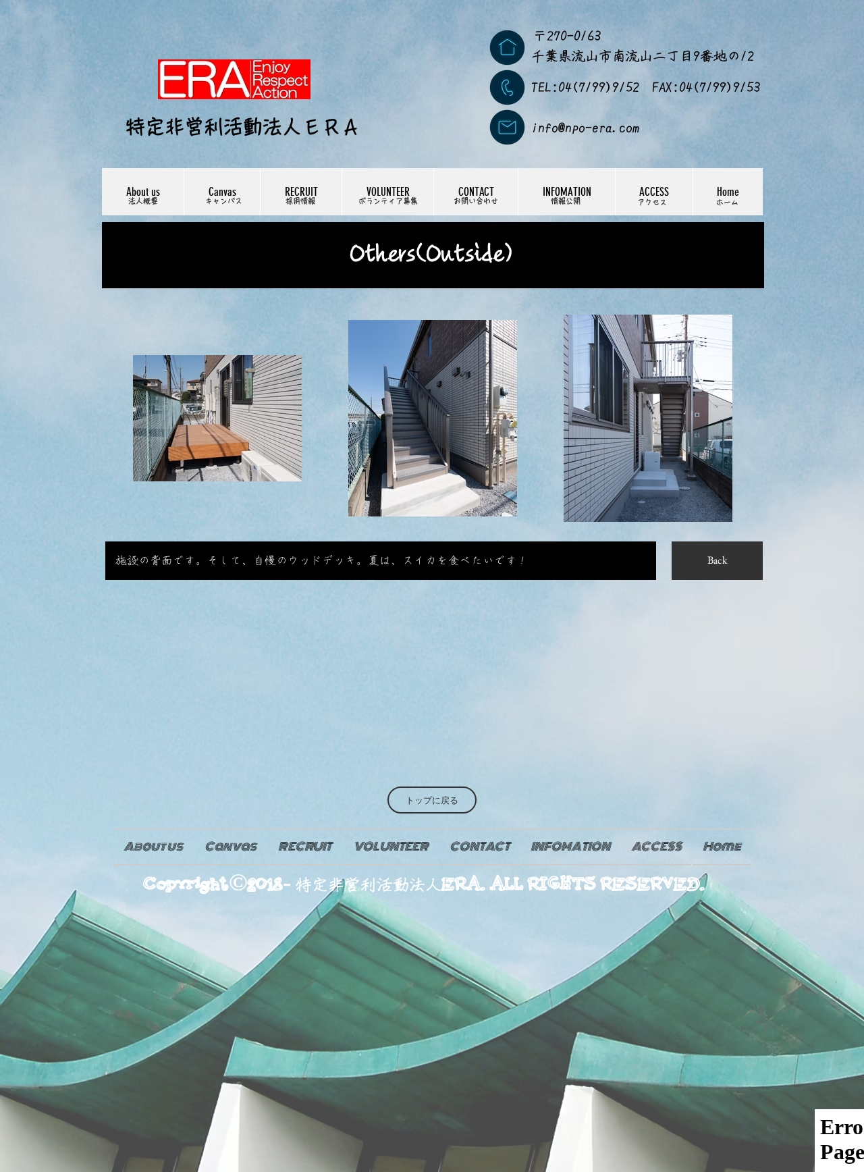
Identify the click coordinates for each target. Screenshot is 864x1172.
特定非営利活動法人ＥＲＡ (243, 126)
